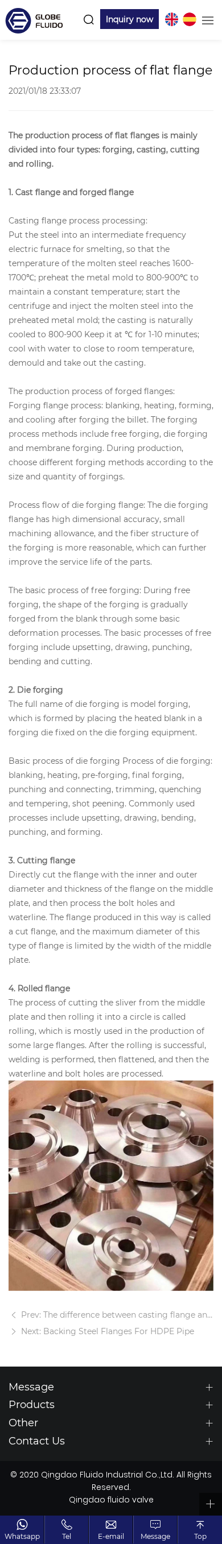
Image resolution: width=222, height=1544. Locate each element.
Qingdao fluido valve (111, 1501)
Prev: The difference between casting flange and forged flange (116, 1314)
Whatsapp (22, 1536)
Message (155, 1536)
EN (171, 19)
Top (200, 1536)
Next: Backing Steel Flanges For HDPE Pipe (106, 1331)
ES (189, 19)
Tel (66, 1536)
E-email (111, 1536)
